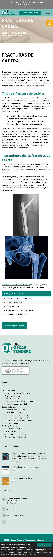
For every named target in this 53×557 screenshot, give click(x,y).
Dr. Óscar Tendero (9, 426)
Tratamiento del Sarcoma (15, 412)
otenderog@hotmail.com (16, 515)
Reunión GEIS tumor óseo (21, 478)
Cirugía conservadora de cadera (17, 393)
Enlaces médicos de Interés (16, 437)
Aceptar (44, 545)
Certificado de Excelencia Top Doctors (26, 467)
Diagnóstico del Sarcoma (15, 409)
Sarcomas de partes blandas (16, 415)
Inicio (4, 33)
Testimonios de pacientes (15, 434)
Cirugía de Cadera (18, 33)
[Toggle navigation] (47, 13)
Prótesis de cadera (12, 398)
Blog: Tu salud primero (11, 423)
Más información (29, 554)
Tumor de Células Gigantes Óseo (18, 418)
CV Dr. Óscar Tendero (13, 429)
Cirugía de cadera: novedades (16, 404)
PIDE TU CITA (10, 431)
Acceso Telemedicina (29, 13)
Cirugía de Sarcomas (10, 407)
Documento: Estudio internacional (18, 420)
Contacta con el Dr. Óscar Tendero (16, 285)
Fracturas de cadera (13, 396)
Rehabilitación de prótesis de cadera (19, 401)
